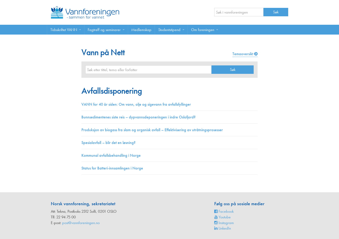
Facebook (226, 211)
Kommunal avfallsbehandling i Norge (111, 155)
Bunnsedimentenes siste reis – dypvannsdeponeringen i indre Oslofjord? (138, 117)
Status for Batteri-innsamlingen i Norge (112, 168)
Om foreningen (202, 29)
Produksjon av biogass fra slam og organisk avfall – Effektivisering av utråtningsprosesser (152, 129)
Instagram (226, 222)
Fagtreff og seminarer (104, 29)
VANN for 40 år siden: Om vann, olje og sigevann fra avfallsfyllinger (136, 104)
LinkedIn (224, 228)
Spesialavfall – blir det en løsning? (108, 142)
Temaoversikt (243, 53)
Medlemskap (141, 29)
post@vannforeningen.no (81, 222)
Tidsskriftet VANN (63, 29)
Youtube (224, 217)
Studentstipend (169, 29)
